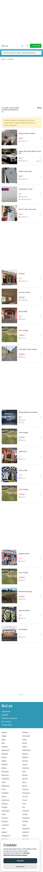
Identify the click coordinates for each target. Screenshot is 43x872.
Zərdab (25, 821)
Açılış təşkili (23, 311)
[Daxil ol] (21, 47)
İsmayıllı (5, 818)
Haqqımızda (6, 711)
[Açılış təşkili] (9, 315)
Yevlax (25, 814)
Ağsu (4, 739)
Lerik (3, 828)
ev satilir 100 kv (24, 292)
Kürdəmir (5, 821)
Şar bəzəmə (23, 629)
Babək (4, 761)
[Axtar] (39, 53)
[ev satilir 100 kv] (9, 296)
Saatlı (24, 747)
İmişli (4, 814)
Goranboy (5, 800)
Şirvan (24, 786)
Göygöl (4, 807)
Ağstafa (5, 754)
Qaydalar (5, 715)
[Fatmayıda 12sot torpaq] (9, 353)
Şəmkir (25, 779)
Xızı (23, 807)
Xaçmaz (5, 747)
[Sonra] (22, 695)
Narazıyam (20, 866)
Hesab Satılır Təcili (25, 189)
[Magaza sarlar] (9, 557)
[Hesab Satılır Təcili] (9, 194)
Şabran (25, 754)
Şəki (24, 772)
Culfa (4, 782)
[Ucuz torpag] (9, 334)
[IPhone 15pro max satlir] (9, 213)
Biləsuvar (5, 775)
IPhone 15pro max (25, 171)
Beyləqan (5, 772)
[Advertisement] (21, 21)
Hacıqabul (5, 811)
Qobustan (26, 736)
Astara (4, 757)
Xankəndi (26, 828)
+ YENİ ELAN (35, 46)
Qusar (24, 743)
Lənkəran (5, 825)
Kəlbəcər (25, 832)
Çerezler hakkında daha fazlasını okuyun (16, 854)
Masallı (4, 832)
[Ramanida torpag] (9, 595)
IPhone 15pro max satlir (27, 209)
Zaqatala (25, 818)
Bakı (3, 743)
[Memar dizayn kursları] (9, 137)
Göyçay (5, 804)
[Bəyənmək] (30, 138)
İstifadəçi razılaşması (10, 718)
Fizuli (4, 789)
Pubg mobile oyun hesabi (28, 412)
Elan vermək (6, 722)
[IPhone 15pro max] (9, 175)
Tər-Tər (25, 796)
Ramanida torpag (25, 591)
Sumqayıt (26, 793)
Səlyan (25, 775)
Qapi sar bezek (24, 610)
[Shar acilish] (9, 474)
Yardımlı (25, 811)
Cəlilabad (5, 779)
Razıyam (20, 861)
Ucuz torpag (23, 330)
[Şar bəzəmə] (9, 633)
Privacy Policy (7, 725)
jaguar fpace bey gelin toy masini (30, 152)
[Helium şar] (9, 455)
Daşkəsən (5, 786)
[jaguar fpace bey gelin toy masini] (9, 156)
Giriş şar (22, 273)
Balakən (5, 764)
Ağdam (4, 732)
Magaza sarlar (24, 553)
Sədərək (25, 768)
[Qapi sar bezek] (9, 614)
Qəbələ (25, 732)
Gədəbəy (5, 793)
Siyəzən (25, 789)
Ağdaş (4, 736)
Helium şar (23, 451)
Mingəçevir (6, 836)
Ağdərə (25, 836)
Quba (24, 739)
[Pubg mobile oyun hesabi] (9, 417)
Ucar (24, 804)
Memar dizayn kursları (27, 133)
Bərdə (4, 768)
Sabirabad (26, 750)
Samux (25, 764)
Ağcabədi (5, 750)
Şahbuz (25, 757)
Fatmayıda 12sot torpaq (28, 349)
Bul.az (5, 46)
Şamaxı (25, 761)
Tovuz (24, 800)
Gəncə (4, 796)
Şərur (24, 782)
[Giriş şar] (9, 277)
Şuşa (24, 825)
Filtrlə (39, 108)
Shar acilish (23, 470)
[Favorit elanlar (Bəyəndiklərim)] (26, 47)
